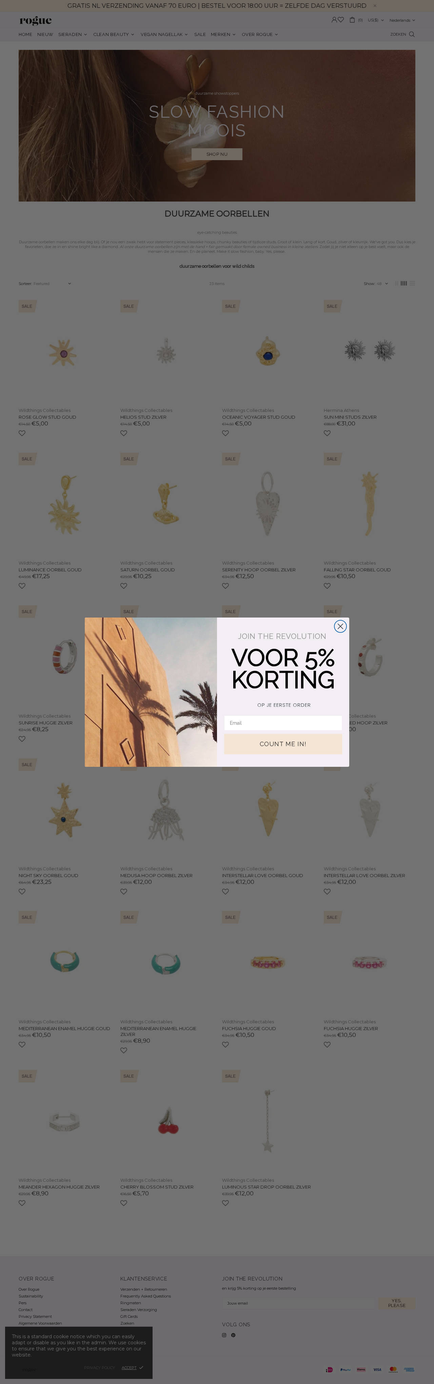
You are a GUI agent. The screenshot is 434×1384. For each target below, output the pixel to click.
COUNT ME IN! (283, 743)
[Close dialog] (340, 626)
